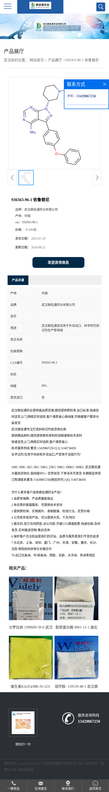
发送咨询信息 (58, 262)
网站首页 (37, 60)
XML (80, 763)
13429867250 (89, 721)
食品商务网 (25, 770)
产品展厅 (55, 60)
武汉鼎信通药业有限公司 (59, 763)
